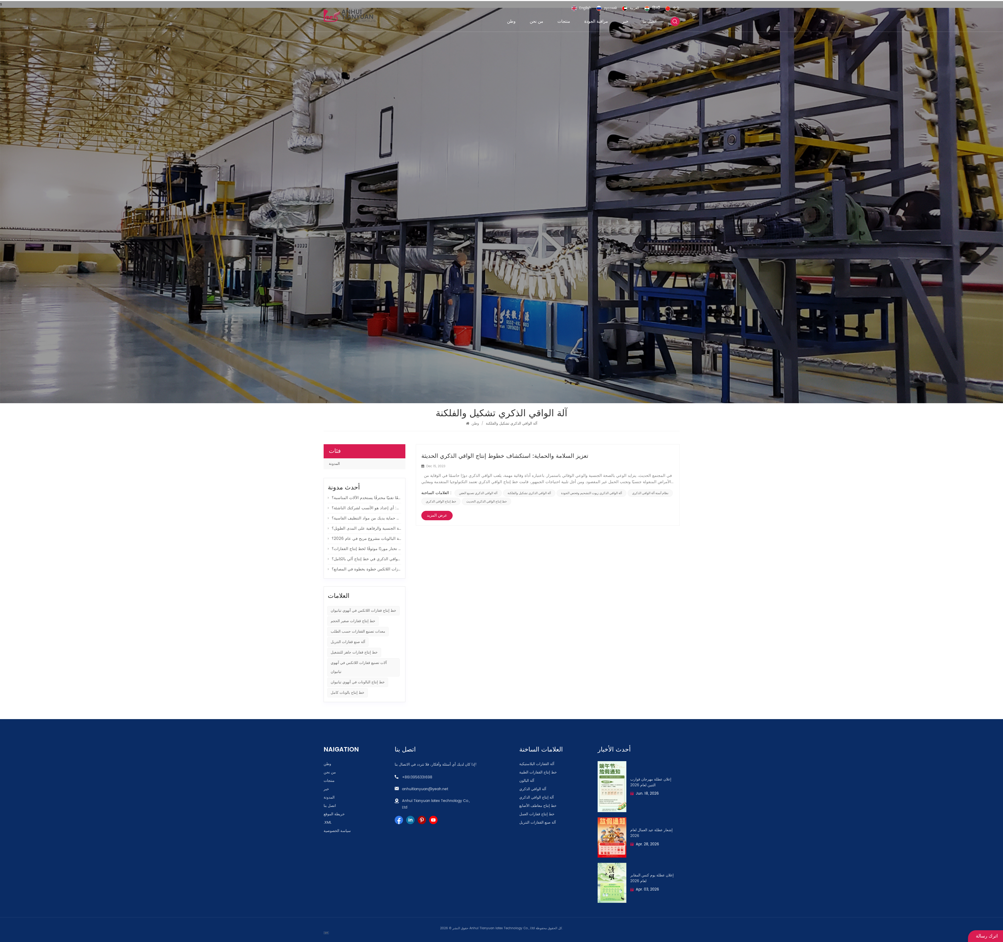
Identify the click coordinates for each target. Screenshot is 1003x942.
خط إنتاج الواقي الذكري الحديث (486, 501)
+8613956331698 (417, 777)
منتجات (563, 21)
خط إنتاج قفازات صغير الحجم (353, 621)
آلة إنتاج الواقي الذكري (536, 797)
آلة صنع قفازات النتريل (348, 642)
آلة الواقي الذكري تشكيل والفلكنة (529, 493)
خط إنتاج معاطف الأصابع (538, 806)
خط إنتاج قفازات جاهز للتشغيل (354, 652)
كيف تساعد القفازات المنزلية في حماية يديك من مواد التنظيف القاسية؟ (366, 518)
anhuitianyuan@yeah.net (425, 789)
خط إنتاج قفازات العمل (537, 814)
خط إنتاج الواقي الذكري (441, 501)
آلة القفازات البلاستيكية (536, 764)
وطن (511, 21)
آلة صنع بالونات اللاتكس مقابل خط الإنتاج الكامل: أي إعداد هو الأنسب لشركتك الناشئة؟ (366, 508)
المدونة (334, 464)
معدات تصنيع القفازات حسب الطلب (358, 631)
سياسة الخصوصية (337, 831)
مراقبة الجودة (596, 21)
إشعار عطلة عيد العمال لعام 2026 (651, 833)
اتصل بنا (649, 21)
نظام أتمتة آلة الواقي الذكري (650, 493)
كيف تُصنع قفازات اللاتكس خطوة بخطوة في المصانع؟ (366, 569)
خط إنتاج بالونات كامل (347, 693)
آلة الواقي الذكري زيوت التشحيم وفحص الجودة (591, 493)
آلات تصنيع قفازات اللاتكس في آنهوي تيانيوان (359, 667)
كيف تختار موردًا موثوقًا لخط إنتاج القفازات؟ (366, 549)
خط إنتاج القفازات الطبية (538, 772)
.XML (327, 822)
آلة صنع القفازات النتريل (537, 822)
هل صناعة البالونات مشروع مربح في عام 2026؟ (366, 538)
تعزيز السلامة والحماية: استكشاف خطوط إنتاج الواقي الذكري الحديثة (504, 456)
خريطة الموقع (334, 814)
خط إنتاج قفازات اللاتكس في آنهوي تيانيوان (363, 611)
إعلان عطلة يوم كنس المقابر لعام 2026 (652, 878)
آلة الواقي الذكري (532, 789)
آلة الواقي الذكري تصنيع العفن (478, 493)
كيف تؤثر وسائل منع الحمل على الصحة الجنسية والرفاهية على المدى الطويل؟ (366, 528)
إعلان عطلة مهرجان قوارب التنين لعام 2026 (650, 782)
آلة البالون (526, 781)
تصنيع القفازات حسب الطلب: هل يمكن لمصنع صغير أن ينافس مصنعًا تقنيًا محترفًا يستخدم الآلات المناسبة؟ (366, 498)
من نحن (536, 21)
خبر (625, 21)
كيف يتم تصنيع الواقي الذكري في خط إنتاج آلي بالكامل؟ (366, 559)
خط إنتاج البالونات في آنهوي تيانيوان (358, 682)
